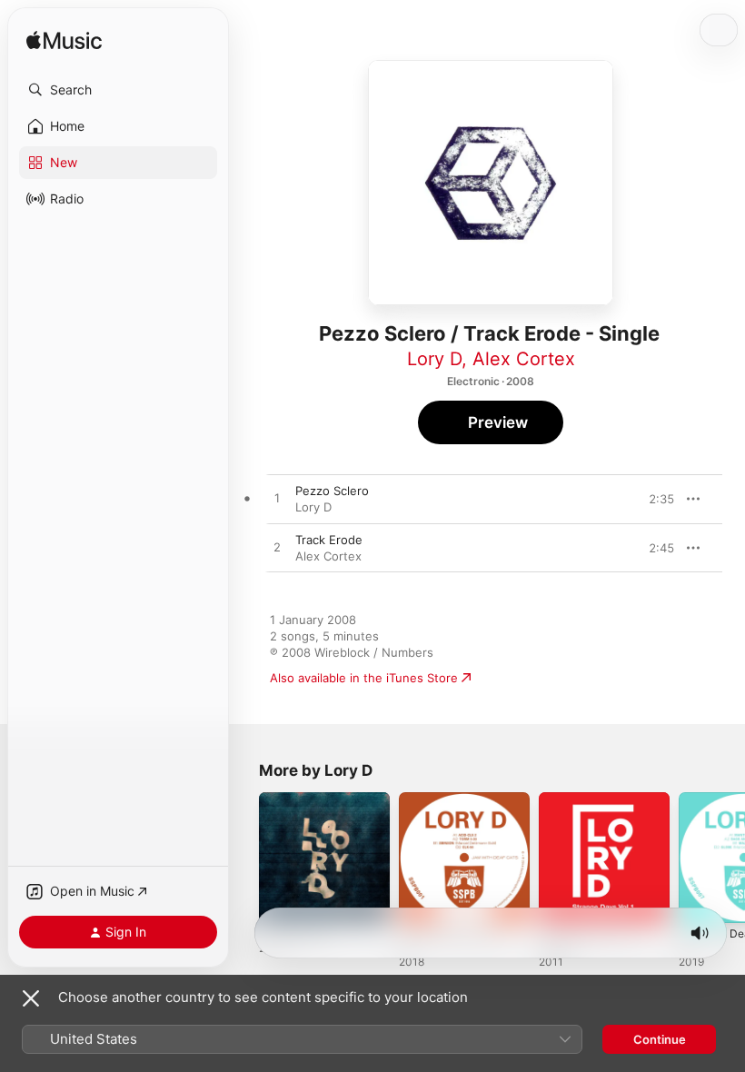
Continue (659, 1039)
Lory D (434, 359)
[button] (118, 89)
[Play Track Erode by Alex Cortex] (277, 548)
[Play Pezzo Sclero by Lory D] (277, 499)
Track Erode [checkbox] (329, 539)
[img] (64, 41)
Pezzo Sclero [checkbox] (332, 490)
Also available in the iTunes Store (364, 677)
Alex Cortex (523, 359)
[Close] (31, 998)
